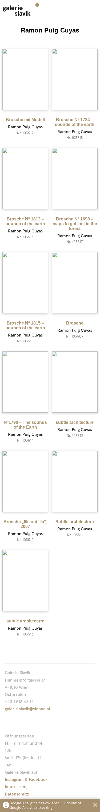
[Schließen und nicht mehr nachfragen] (95, 805)
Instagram (14, 779)
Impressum (15, 786)
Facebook (38, 779)
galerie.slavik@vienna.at (27, 708)
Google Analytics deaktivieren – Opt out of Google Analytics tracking (45, 805)
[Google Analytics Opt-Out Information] (6, 805)
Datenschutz (17, 794)
